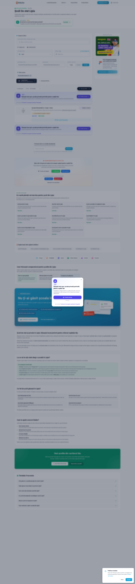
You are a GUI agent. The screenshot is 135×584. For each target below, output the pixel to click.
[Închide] (81, 280)
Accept (128, 579)
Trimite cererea (68, 297)
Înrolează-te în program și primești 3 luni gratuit (70, 304)
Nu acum (67, 300)
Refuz (122, 579)
